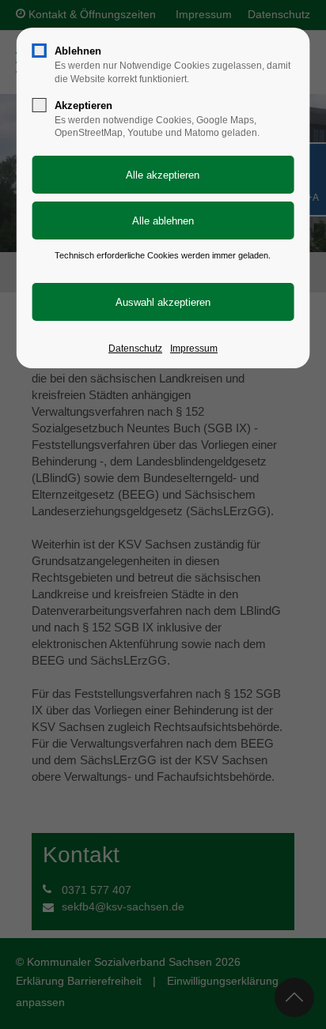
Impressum (194, 348)
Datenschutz (135, 348)
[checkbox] (39, 50)
